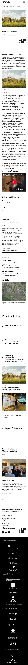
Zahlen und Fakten (15, 6)
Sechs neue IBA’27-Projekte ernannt (12, 416)
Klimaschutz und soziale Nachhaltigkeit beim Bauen (11, 388)
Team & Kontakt (6, 523)
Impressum (5, 527)
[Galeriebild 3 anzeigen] (6, 92)
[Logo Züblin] (13, 592)
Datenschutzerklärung (8, 528)
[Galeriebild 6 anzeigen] (12, 92)
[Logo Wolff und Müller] (13, 599)
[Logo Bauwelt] (13, 619)
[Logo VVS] (13, 655)
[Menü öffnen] (24, 2)
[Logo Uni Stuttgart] (13, 558)
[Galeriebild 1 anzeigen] (3, 92)
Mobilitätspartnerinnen (10, 649)
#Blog (3, 493)
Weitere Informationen (9, 269)
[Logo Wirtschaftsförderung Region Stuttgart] (13, 568)
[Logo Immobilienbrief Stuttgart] (13, 638)
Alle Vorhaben (10, 35)
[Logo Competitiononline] (13, 625)
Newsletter (5, 525)
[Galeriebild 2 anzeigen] (4, 92)
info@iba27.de (6, 520)
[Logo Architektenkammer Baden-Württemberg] (13, 547)
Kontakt (25, 6)
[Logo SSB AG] (13, 661)
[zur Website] (13, 563)
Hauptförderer (7, 574)
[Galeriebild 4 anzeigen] (8, 92)
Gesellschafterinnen (9, 541)
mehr (3, 454)
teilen (3, 499)
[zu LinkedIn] (3, 531)
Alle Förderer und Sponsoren (13, 604)
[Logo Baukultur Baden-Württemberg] (13, 586)
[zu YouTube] (6, 531)
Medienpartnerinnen (9, 608)
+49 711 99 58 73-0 (9, 518)
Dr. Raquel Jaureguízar (9, 273)
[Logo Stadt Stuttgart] (13, 553)
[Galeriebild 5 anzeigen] (10, 92)
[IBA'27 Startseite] (6, 2)
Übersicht (5, 6)
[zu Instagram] (9, 531)
